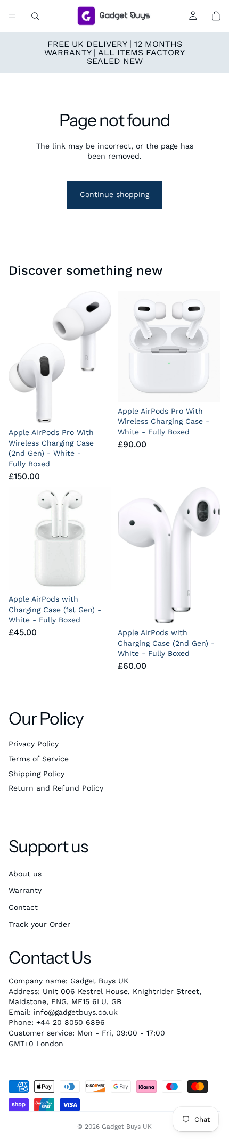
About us (25, 873)
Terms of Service (39, 758)
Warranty (25, 890)
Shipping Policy (36, 773)
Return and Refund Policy (56, 788)
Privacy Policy (34, 744)
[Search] (35, 16)
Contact (23, 907)
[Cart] (216, 16)
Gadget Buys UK (127, 1126)
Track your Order (39, 924)
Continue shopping (114, 194)
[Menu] (12, 16)
